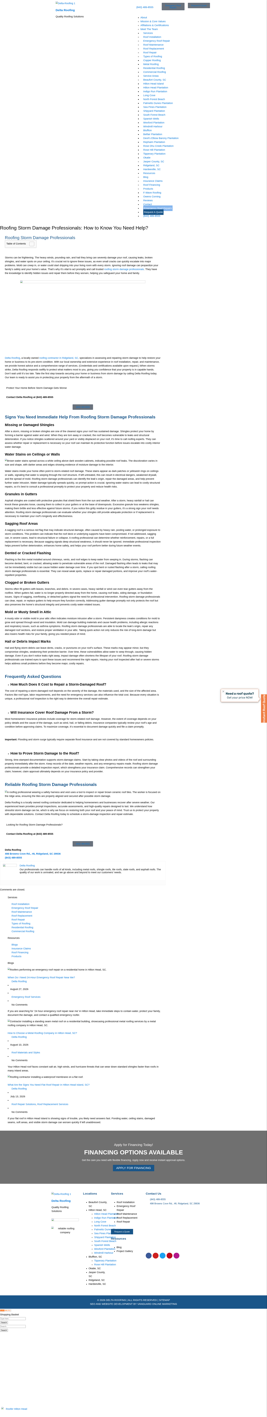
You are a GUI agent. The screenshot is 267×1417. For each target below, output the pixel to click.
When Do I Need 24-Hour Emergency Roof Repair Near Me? (41, 977)
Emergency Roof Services (26, 997)
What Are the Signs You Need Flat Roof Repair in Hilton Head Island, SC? (49, 1084)
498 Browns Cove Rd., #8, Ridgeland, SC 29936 (33, 853)
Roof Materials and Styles (26, 1052)
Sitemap (164, 1300)
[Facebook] (149, 1256)
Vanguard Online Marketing (157, 1304)
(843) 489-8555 (144, 7)
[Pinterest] (169, 1256)
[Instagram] (176, 1256)
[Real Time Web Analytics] (5, 1310)
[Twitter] (162, 1256)
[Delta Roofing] (65, 3)
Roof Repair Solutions (24, 1104)
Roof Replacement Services (52, 1104)
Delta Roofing (65, 10)
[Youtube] (156, 1256)
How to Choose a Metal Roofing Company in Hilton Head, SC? (42, 1033)
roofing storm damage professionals (124, 269)
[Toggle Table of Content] (30, 244)
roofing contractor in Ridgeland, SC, (59, 358)
